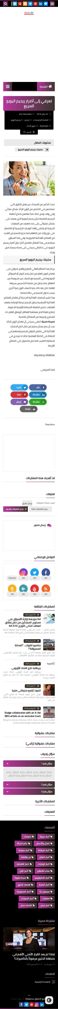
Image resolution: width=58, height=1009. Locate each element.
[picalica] (16, 1004)
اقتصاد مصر (26, 905)
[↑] (29, 995)
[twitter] (30, 3)
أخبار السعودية (24, 891)
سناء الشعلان (43, 871)
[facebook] (21, 1004)
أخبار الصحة (44, 885)
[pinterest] (35, 3)
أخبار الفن (24, 871)
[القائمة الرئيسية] (7, 86)
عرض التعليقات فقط (40, 509)
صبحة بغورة (20, 878)
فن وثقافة (26, 857)
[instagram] (36, 1004)
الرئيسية (44, 86)
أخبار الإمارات (44, 864)
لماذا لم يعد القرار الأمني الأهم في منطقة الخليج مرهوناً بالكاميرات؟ (34, 956)
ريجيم (27, 120)
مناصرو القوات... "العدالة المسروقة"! (28, 647)
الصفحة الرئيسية (41, 120)
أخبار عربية (45, 836)
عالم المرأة (44, 126)
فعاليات (46, 898)
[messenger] (46, 3)
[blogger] (25, 3)
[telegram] (15, 3)
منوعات (27, 836)
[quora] (20, 3)
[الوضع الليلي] (49, 1000)
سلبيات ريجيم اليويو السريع (30, 150)
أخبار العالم (44, 857)
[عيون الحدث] (29, 13)
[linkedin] (40, 3)
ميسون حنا (44, 891)
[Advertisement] (29, 48)
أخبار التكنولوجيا (42, 878)
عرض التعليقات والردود (15, 509)
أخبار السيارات (27, 898)
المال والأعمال (43, 843)
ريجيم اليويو (16, 120)
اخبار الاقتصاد (23, 864)
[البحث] (5, 3)
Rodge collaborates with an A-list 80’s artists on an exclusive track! (23, 714)
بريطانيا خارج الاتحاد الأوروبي (26, 668)
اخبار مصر (45, 905)
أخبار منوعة (24, 850)
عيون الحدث (31, 126)
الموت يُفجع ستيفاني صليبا (26, 690)
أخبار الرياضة (44, 850)
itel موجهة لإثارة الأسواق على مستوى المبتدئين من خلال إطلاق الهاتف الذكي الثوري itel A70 (23, 622)
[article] (29, 445)
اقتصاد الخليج (24, 885)
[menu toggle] (52, 3)
